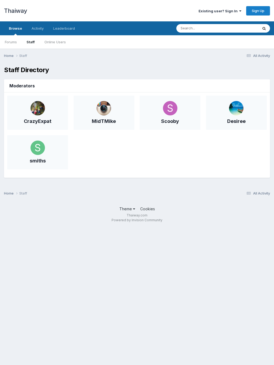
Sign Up (258, 11)
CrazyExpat (37, 121)
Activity (38, 28)
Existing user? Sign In (219, 11)
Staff (30, 42)
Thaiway (15, 10)
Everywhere (241, 28)
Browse (15, 28)
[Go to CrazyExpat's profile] (38, 108)
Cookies (147, 209)
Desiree (236, 121)
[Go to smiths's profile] (38, 148)
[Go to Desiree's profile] (236, 108)
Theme (126, 209)
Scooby (170, 121)
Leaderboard (64, 28)
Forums (11, 42)
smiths (38, 161)
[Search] (264, 28)
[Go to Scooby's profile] (170, 108)
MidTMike (104, 121)
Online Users (55, 42)
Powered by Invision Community (137, 220)
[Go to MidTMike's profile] (104, 108)
